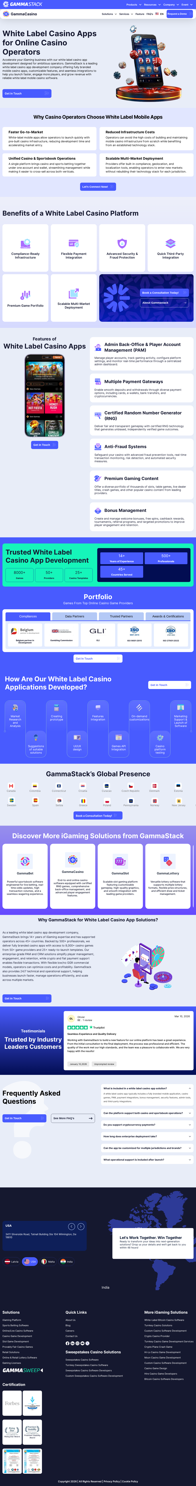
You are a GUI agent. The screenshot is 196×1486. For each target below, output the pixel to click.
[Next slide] (80, 1226)
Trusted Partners (121, 616)
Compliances (28, 616)
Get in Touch (13, 93)
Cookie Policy (130, 1481)
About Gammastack (155, 302)
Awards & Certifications (168, 616)
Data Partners (74, 616)
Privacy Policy (112, 1481)
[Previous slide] (71, 1226)
